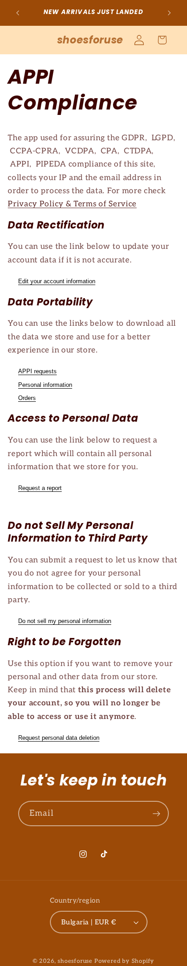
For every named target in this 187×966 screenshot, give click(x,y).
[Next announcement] (169, 13)
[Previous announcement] (18, 13)
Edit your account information (56, 281)
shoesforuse (75, 961)
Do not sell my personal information (64, 621)
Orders (27, 398)
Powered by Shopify (124, 961)
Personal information (45, 384)
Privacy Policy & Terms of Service (72, 204)
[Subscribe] (156, 813)
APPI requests (37, 371)
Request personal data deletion (58, 737)
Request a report (40, 488)
